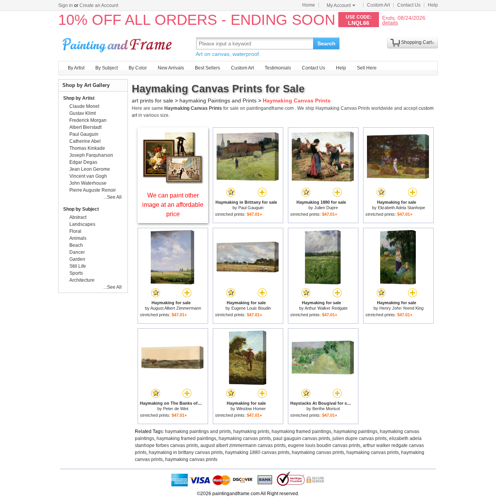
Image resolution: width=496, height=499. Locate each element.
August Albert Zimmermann (175, 308)
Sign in (65, 5)
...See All (112, 197)
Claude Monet (84, 106)
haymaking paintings (355, 431)
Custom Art (378, 5)
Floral (75, 231)
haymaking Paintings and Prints (218, 100)
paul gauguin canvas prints (301, 438)
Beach (76, 245)
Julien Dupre (326, 207)
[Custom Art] (173, 182)
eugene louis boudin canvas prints (324, 445)
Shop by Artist (79, 98)
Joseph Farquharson (91, 155)
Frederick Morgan (88, 120)
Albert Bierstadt (85, 127)
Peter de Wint (175, 408)
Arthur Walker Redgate (326, 308)
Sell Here (367, 68)
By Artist (76, 68)
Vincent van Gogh (88, 176)
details (390, 22)
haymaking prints (251, 431)
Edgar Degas (83, 162)
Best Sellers (207, 68)
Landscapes (82, 224)
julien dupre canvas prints (359, 438)
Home (308, 5)
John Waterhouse (88, 183)
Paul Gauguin (251, 207)
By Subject (106, 68)
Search (326, 43)
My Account (339, 5)
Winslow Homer (251, 408)
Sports (76, 273)
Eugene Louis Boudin (251, 308)
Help (433, 5)
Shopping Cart (416, 42)
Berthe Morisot (326, 408)
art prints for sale (152, 100)
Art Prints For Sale (118, 43)
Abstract (77, 217)
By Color (138, 68)
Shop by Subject (81, 209)
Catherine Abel (85, 141)
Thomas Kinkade (87, 148)
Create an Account (98, 5)
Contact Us (408, 5)
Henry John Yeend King (401, 308)
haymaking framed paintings (301, 431)
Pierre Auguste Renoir (92, 190)
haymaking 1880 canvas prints (257, 452)
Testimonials (278, 68)
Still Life (77, 266)
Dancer (77, 252)
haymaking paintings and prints (198, 431)
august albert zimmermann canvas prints (243, 445)
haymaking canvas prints (245, 438)
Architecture (82, 280)
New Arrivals (171, 68)
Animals (77, 238)
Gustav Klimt (82, 113)
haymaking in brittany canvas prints (186, 452)
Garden (77, 259)
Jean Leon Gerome (89, 169)
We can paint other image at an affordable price (172, 204)
